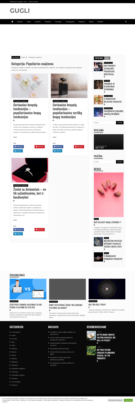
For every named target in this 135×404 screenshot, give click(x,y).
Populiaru (99, 58)
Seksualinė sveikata (17, 375)
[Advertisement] (67, 38)
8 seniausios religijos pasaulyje (113, 100)
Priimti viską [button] (128, 400)
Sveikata (38, 22)
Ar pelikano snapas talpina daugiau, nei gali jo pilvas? (106, 337)
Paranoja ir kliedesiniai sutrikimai (109, 86)
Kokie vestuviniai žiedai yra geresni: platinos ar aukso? (66, 306)
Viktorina (14, 385)
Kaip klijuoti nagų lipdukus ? (107, 222)
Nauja (107, 58)
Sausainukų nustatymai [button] (115, 400)
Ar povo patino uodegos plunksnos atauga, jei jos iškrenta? (106, 354)
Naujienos (82, 22)
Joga (12, 342)
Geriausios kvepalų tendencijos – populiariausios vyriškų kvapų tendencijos (67, 110)
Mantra (13, 352)
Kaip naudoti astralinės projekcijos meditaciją (110, 70)
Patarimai (48, 22)
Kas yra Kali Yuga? (97, 304)
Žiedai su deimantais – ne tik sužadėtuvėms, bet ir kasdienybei (29, 193)
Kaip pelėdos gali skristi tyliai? (59, 349)
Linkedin (18, 151)
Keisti (13, 345)
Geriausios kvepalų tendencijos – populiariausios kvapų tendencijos (27, 110)
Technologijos (15, 382)
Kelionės (20, 22)
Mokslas (100, 22)
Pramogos (58, 22)
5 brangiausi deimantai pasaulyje (113, 257)
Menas (91, 22)
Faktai (29, 22)
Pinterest (40, 147)
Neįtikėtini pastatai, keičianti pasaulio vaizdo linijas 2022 (113, 243)
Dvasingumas (70, 22)
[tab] (99, 58)
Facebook (19, 147)
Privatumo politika (33, 1)
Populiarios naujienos (21, 101)
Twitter (29, 147)
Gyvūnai (14, 339)
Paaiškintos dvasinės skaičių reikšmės (113, 112)
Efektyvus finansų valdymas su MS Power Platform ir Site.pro (26, 306)
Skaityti (15, 137)
